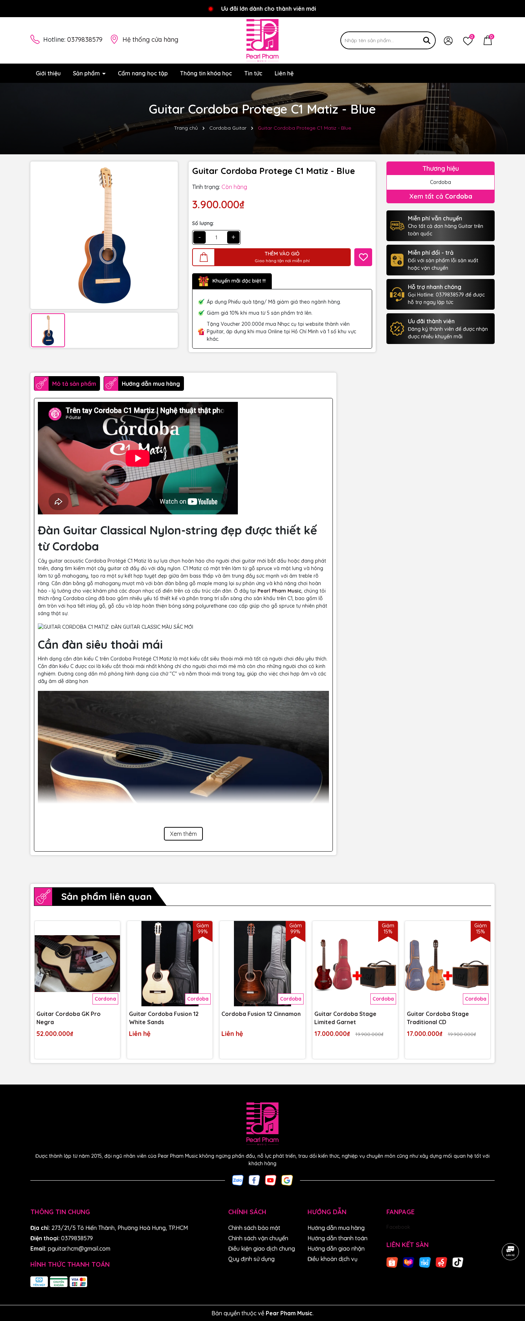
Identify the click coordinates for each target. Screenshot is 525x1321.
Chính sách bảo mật (254, 1227)
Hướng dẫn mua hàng (336, 1227)
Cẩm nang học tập (143, 73)
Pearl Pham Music (279, 591)
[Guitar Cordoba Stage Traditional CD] (447, 963)
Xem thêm (183, 833)
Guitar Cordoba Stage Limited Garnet (345, 1017)
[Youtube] (270, 1180)
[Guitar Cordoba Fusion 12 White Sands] (169, 963)
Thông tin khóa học (206, 73)
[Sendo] (441, 1261)
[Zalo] (238, 1180)
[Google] (287, 1180)
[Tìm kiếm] (427, 40)
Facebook (398, 1227)
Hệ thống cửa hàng (150, 39)
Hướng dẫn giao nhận (336, 1248)
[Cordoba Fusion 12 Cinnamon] (262, 963)
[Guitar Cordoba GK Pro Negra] (77, 963)
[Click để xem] (104, 235)
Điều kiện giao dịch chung (261, 1248)
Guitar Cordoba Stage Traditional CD (438, 1017)
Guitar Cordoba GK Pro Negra (68, 1017)
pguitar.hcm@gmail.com (79, 1248)
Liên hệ (284, 73)
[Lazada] (408, 1261)
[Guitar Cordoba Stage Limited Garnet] (355, 963)
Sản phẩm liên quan (106, 896)
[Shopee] (392, 1261)
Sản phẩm (87, 73)
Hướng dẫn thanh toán (338, 1238)
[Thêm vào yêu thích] (363, 257)
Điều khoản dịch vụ (333, 1258)
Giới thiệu (48, 73)
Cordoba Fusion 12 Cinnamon (261, 1013)
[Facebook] (254, 1180)
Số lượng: (203, 223)
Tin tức (253, 73)
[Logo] (262, 40)
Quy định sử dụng (251, 1258)
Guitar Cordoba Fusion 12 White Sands (164, 1017)
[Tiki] (425, 1261)
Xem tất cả (440, 196)
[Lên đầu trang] (511, 1278)
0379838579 (84, 39)
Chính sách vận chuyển (258, 1238)
